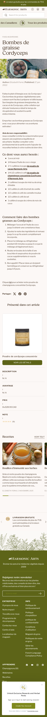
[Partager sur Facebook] (20, 294)
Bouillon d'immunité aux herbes (19, 468)
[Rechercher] (4, 15)
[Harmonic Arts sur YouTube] (32, 665)
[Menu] (42, 9)
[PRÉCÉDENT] (1, 521)
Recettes (6, 677)
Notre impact (8, 610)
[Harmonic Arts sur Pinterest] (42, 665)
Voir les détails (22, 362)
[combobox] (23, 15)
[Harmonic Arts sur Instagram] (37, 665)
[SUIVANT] (45, 521)
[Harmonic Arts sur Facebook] (27, 665)
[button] (37, 9)
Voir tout (39, 437)
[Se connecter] (32, 9)
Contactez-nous (9, 625)
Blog (4, 681)
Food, (4, 37)
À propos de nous (10, 605)
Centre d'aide (8, 630)
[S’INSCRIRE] (40, 593)
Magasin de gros (32, 634)
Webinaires (7, 673)
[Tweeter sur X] (14, 294)
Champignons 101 (10, 668)
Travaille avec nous (10, 614)
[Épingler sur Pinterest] (25, 294)
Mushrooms (12, 37)
